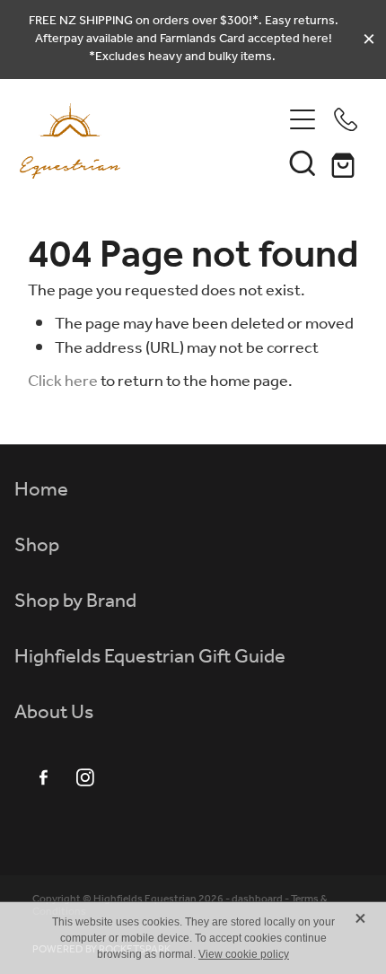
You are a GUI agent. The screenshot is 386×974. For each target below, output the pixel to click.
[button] (302, 162)
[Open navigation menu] (302, 119)
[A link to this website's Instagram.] (85, 777)
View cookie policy (243, 954)
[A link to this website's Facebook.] (43, 777)
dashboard (257, 899)
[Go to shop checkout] (345, 162)
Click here (63, 381)
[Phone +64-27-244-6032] (345, 119)
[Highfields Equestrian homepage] (150, 141)
